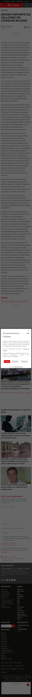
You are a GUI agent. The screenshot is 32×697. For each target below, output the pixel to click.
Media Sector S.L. (19, 366)
